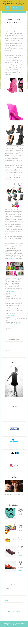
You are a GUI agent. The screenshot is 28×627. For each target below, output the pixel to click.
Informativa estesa (17, 7)
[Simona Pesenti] (14, 486)
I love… (11, 328)
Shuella (15, 329)
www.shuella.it (11, 291)
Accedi (6, 600)
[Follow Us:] (14, 428)
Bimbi (6, 410)
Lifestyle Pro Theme (16, 623)
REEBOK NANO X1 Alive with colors (20, 510)
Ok (7, 7)
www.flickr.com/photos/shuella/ (16, 300)
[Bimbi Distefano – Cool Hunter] (14, 381)
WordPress (15, 624)
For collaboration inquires (11, 414)
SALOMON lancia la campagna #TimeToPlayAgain (20, 549)
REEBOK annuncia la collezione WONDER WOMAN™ (20, 525)
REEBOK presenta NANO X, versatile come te (20, 563)
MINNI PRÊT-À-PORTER (18, 538)
